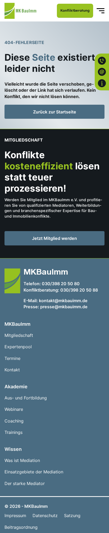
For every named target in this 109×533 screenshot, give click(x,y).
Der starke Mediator (24, 483)
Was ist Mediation (22, 460)
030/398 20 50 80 (61, 283)
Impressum (15, 515)
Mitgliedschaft (18, 335)
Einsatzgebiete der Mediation (33, 471)
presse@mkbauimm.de (64, 306)
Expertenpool (18, 346)
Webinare (13, 409)
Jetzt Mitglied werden (63, 239)
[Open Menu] (101, 11)
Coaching (14, 421)
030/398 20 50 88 (79, 290)
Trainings (13, 432)
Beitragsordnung (21, 527)
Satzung (72, 515)
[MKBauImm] (20, 10)
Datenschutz (45, 515)
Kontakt (12, 369)
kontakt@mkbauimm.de (63, 300)
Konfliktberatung (75, 10)
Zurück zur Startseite (54, 111)
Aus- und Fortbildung (25, 397)
